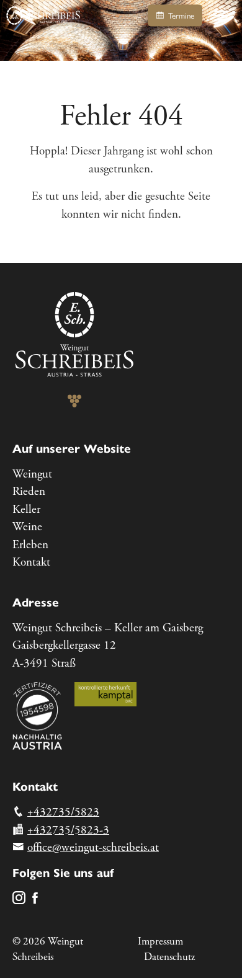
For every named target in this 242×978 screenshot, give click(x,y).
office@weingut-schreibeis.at (93, 847)
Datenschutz (169, 957)
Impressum (160, 941)
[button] (222, 15)
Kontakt (31, 562)
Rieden (28, 491)
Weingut (32, 474)
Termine (180, 15)
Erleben (30, 545)
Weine (27, 527)
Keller (26, 509)
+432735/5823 (63, 812)
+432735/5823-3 (68, 830)
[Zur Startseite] (43, 15)
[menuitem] (121, 475)
